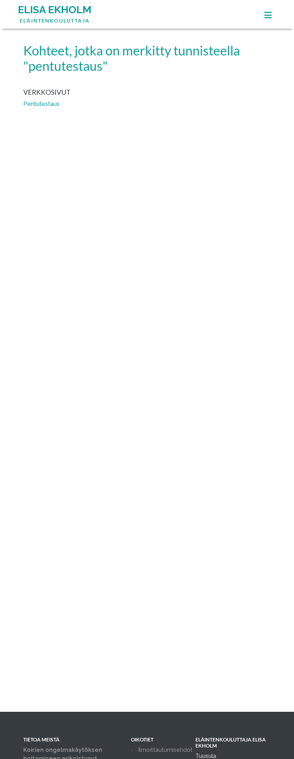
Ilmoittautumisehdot (165, 749)
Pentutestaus (41, 104)
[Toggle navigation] (268, 15)
